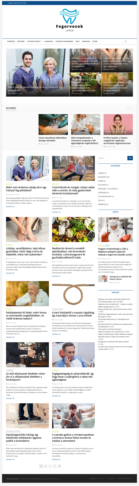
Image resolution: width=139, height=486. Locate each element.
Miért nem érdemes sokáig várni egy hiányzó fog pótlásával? (26, 189)
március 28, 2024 (110, 146)
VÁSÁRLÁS (86, 41)
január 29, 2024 (115, 282)
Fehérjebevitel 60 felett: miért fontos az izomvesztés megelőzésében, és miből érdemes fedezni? (117, 86)
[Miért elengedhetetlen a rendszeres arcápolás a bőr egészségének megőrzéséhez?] (85, 124)
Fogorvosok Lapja (12, 479)
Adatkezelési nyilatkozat (124, 478)
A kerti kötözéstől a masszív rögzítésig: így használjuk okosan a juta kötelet (73, 314)
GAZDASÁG (48, 41)
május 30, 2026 (58, 384)
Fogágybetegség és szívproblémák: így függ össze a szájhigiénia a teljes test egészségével (73, 376)
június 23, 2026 (58, 320)
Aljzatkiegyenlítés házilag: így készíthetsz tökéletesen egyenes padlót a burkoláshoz (23, 437)
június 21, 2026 (12, 384)
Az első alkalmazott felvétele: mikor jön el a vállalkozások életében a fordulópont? (25, 376)
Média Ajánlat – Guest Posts (96, 478)
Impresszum (111, 478)
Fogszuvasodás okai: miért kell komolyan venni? (115, 309)
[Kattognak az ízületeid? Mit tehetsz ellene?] (102, 278)
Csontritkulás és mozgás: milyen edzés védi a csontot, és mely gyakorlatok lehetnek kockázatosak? (85, 62)
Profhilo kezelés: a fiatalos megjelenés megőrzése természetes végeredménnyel (117, 140)
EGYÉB (94, 41)
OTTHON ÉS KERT (33, 41)
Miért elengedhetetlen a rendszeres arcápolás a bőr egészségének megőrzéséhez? (84, 140)
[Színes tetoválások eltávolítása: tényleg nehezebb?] (53, 124)
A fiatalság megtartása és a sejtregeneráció (113, 319)
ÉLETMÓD (21, 41)
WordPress (39, 479)
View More (9, 206)
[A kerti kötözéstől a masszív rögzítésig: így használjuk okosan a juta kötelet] (73, 293)
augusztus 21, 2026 (15, 93)
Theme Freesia (30, 479)
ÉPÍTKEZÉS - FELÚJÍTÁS (13, 431)
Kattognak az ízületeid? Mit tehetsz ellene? (120, 277)
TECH (77, 41)
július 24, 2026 (77, 69)
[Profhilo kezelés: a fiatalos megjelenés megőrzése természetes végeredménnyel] (118, 124)
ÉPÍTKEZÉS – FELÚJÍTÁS (107, 189)
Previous (128, 108)
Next (131, 108)
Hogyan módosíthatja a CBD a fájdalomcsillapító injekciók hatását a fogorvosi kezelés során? (115, 251)
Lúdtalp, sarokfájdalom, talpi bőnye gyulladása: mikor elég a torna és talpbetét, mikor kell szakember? (117, 62)
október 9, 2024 (77, 146)
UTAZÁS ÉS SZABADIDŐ (64, 41)
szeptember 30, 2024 (105, 258)
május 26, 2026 (58, 445)
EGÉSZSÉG (11, 41)
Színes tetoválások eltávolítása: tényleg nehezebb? (53, 139)
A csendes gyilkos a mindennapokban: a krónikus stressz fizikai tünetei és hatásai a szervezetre (73, 437)
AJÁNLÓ (101, 173)
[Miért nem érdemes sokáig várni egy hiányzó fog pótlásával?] (27, 168)
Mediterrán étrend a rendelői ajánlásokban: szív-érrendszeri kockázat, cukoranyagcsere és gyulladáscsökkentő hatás (85, 85)
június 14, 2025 (44, 144)
